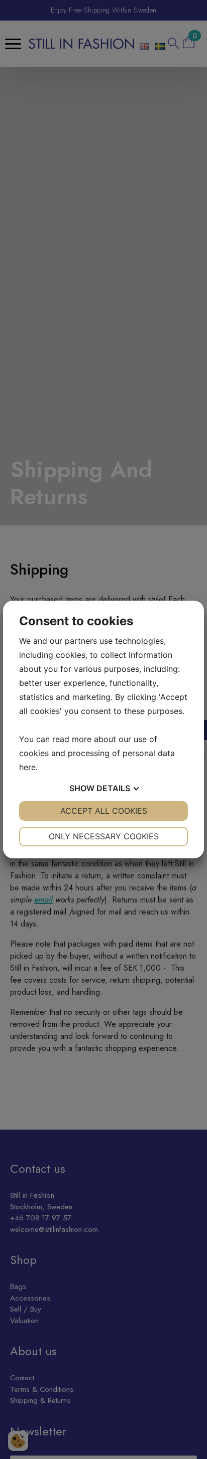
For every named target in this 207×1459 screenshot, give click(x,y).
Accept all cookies (103, 811)
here (27, 767)
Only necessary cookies (104, 836)
